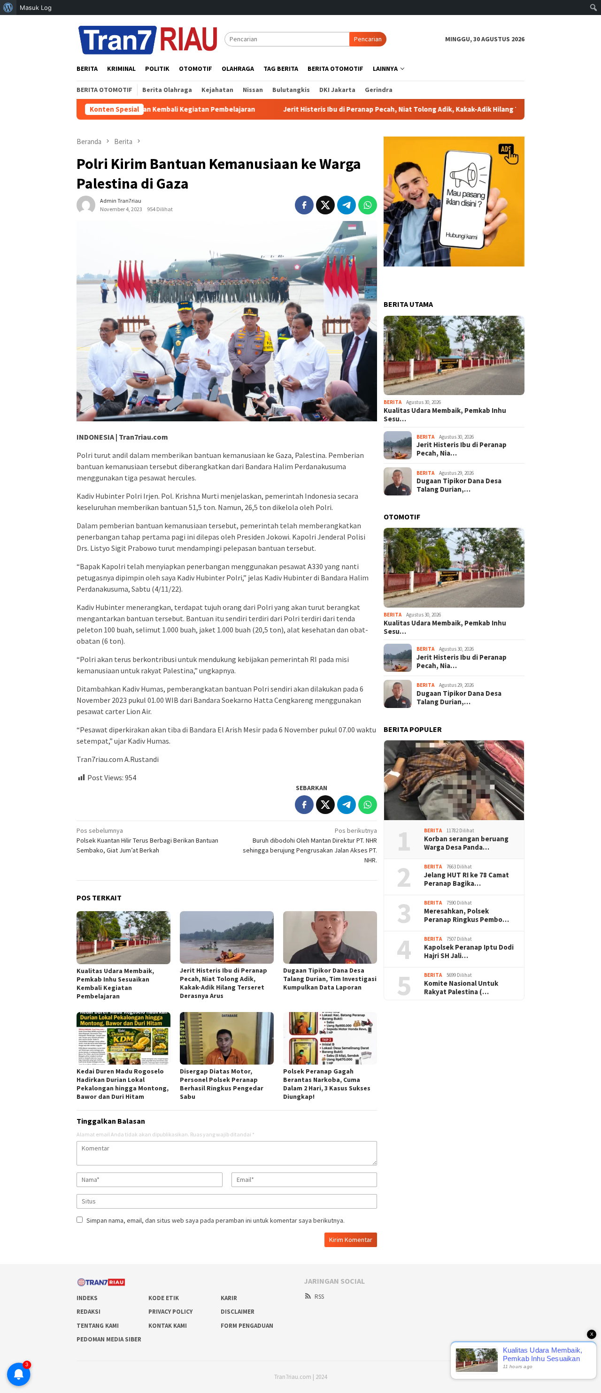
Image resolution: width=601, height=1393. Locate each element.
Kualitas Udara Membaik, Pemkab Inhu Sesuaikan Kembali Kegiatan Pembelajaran (115, 983)
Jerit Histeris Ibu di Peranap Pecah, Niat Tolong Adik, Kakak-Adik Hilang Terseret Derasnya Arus (385, 109)
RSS (319, 1297)
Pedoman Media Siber (109, 1339)
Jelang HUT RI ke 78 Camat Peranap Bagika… (466, 879)
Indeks (87, 1298)
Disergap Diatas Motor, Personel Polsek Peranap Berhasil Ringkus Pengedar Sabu (221, 1084)
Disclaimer (237, 1312)
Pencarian (368, 39)
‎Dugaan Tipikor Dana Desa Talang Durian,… (458, 485)
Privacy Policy (170, 1312)
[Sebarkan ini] (304, 205)
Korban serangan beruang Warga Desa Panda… (466, 843)
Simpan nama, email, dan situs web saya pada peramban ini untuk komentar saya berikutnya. (215, 1220)
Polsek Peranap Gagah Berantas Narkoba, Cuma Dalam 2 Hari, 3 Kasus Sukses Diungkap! (326, 1084)
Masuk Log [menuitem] (36, 7)
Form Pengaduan (247, 1326)
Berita (392, 402)
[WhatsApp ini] (367, 205)
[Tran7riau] (150, 38)
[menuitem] (8, 7)
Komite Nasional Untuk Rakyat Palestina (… (461, 987)
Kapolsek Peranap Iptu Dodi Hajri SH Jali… (469, 951)
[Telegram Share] (346, 205)
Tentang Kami (98, 1326)
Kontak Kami (167, 1326)
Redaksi (88, 1312)
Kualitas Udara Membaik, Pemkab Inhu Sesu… (445, 414)
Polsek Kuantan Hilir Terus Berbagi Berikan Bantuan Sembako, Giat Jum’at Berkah (147, 840)
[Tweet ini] (325, 205)
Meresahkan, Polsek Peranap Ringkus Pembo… (466, 915)
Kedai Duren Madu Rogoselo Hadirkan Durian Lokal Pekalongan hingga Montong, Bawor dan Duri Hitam (123, 1084)
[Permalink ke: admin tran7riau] (86, 204)
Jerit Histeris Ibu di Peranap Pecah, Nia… (461, 449)
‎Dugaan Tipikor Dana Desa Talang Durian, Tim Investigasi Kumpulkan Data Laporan (330, 978)
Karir (229, 1298)
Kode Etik (163, 1298)
